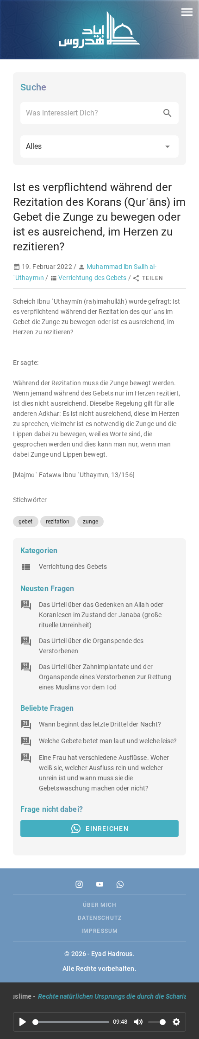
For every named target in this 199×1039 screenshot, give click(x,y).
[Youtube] (99, 884)
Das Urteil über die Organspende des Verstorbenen (91, 646)
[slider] (70, 1022)
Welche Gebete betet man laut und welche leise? (108, 741)
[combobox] (99, 113)
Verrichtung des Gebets (92, 277)
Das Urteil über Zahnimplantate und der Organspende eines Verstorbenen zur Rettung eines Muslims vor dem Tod (105, 677)
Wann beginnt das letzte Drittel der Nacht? (100, 724)
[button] (99, 146)
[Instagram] (79, 884)
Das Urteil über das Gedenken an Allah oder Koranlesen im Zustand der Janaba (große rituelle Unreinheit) (101, 615)
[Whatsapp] (119, 884)
